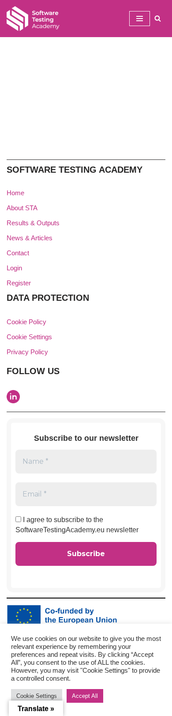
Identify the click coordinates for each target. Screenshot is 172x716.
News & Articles (29, 238)
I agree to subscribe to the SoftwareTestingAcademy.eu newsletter (76, 524)
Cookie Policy (26, 322)
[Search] (157, 18)
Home (15, 193)
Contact (18, 253)
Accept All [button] (85, 696)
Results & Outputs (33, 223)
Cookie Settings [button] (29, 336)
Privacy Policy (27, 352)
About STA (22, 208)
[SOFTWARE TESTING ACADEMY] (33, 18)
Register (19, 283)
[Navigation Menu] (139, 18)
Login (14, 268)
